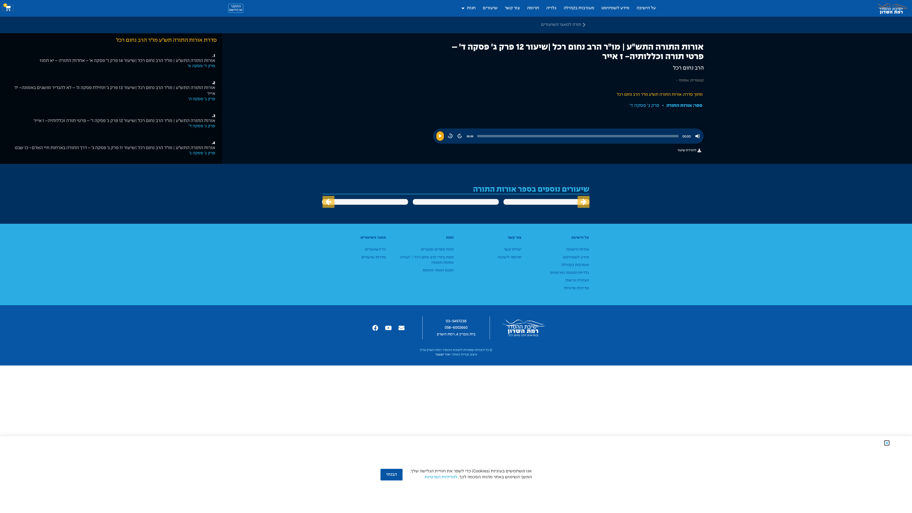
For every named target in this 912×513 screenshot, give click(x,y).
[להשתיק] (697, 136)
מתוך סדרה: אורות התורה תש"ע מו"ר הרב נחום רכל (660, 94)
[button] (328, 202)
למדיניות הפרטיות (441, 477)
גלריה (551, 8)
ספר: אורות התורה (684, 105)
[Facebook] (375, 328)
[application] (568, 136)
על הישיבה (646, 8)
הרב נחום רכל (688, 68)
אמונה (684, 80)
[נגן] (440, 136)
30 (460, 136)
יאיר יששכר (443, 354)
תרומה (533, 8)
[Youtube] (388, 328)
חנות (471, 8)
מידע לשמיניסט (615, 8)
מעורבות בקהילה (579, 8)
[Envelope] (401, 328)
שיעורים (490, 8)
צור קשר (512, 8)
